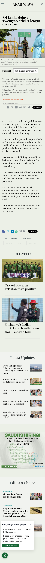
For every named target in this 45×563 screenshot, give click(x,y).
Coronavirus (27, 238)
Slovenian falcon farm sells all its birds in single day (15, 380)
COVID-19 (9, 243)
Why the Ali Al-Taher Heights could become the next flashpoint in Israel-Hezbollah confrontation (15, 512)
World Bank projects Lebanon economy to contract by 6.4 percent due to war (15, 369)
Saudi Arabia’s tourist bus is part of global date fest (15, 402)
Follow (38, 107)
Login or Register (10, 545)
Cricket (14, 238)
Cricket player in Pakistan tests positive (20, 287)
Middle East (7, 491)
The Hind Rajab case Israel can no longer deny (15, 495)
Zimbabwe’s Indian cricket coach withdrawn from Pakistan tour (22, 328)
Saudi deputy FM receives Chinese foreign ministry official (14, 414)
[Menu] (2, 4)
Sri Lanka (32, 243)
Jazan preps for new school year (15, 391)
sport (20, 243)
